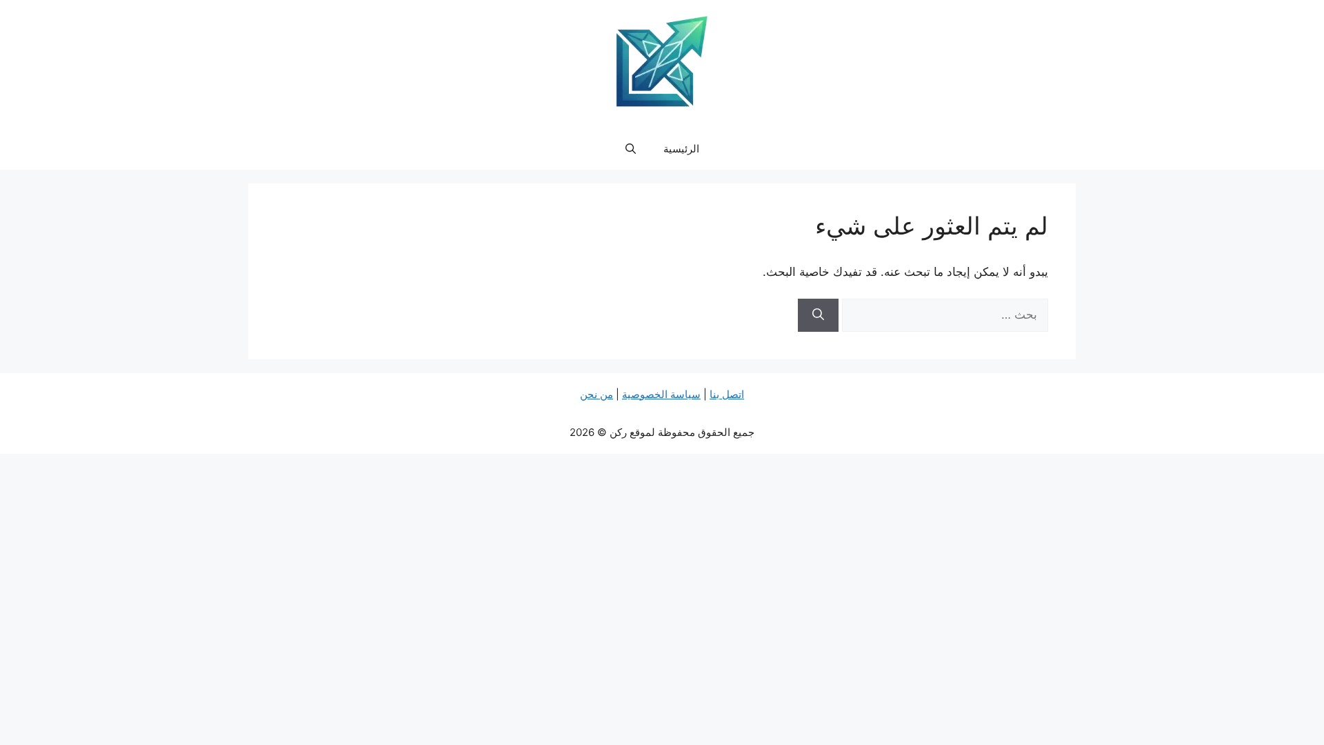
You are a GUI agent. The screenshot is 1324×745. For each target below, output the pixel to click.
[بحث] (818, 315)
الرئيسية (681, 148)
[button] (631, 149)
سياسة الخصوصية (661, 394)
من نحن (596, 394)
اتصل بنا (727, 394)
